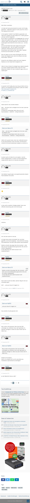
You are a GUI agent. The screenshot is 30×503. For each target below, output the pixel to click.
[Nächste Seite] (19, 383)
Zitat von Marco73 (7, 128)
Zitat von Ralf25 (6, 303)
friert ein (8, 487)
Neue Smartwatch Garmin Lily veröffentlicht (14, 428)
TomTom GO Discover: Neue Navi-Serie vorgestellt (15, 425)
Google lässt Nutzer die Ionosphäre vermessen (14, 421)
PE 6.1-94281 (4, 489)
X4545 (3, 487)
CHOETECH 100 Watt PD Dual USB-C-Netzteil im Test (16, 435)
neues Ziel (20, 487)
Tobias (5, 422)
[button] (28, 1)
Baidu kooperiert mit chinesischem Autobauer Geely (16, 432)
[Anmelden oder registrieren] (24, 1)
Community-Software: (15, 501)
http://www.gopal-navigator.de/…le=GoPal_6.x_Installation (9, 89)
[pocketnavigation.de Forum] (5, 1)
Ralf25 (14, 288)
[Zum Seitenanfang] (28, 501)
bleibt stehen (14, 487)
